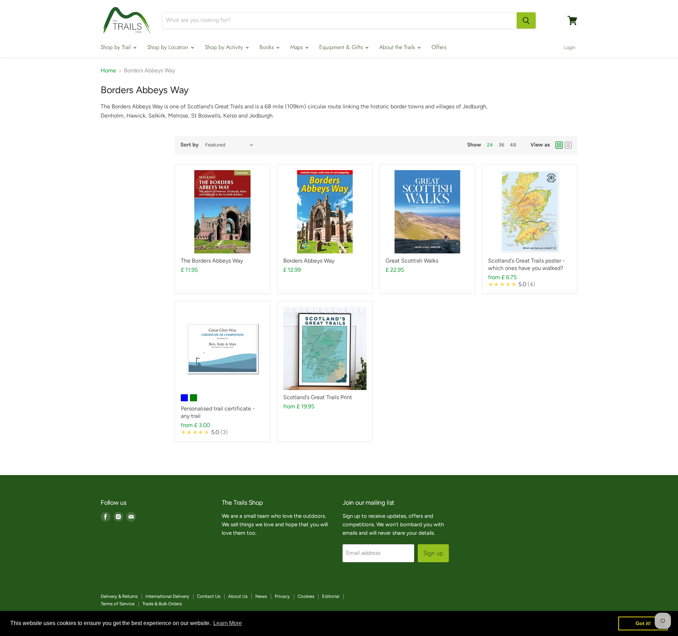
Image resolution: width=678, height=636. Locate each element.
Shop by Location (168, 47)
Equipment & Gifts (341, 47)
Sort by (189, 145)
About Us (238, 596)
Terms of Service (118, 603)
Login (570, 47)
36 (501, 145)
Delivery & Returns (119, 596)
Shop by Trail (116, 47)
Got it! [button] (643, 623)
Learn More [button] (227, 623)
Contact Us (208, 596)
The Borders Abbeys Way (212, 260)
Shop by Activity (225, 47)
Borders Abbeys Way (308, 260)
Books (267, 47)
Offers (439, 47)
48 (513, 145)
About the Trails (398, 47)
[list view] (568, 145)
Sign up (433, 553)
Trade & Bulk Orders (162, 603)
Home (108, 70)
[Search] (526, 20)
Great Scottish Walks (412, 260)
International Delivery (167, 596)
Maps (297, 47)
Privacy (282, 596)
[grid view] (559, 145)
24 (490, 145)
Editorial (330, 596)
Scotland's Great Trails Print (317, 397)
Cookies (306, 596)
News (261, 596)
